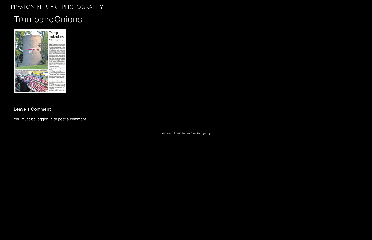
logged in (45, 119)
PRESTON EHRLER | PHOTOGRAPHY (57, 7)
